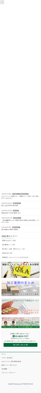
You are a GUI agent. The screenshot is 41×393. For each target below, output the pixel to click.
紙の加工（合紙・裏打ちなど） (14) (13, 249)
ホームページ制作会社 (24, 386)
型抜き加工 (15, 210)
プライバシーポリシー (8, 372)
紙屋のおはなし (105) (9, 240)
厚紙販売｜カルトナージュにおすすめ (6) (15, 257)
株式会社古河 (18, 384)
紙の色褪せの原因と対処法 (9, 229)
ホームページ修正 (14, 388)
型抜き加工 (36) (7, 253)
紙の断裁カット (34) (8, 244)
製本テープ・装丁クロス (9, 365)
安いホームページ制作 (25, 388)
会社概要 (4, 369)
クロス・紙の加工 (7, 358)
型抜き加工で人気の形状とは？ (11, 213)
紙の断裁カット (16, 193)
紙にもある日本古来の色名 (9, 205)
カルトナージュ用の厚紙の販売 (11, 361)
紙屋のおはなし (24, 193)
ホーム (3, 354)
